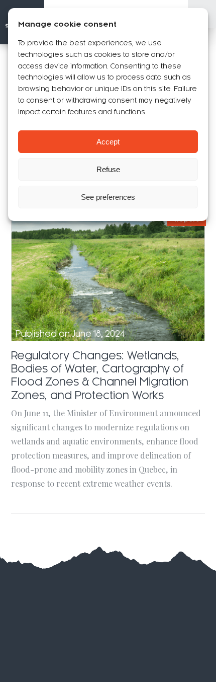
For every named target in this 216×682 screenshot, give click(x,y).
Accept (108, 141)
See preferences (108, 197)
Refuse (108, 169)
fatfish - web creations (125, 607)
